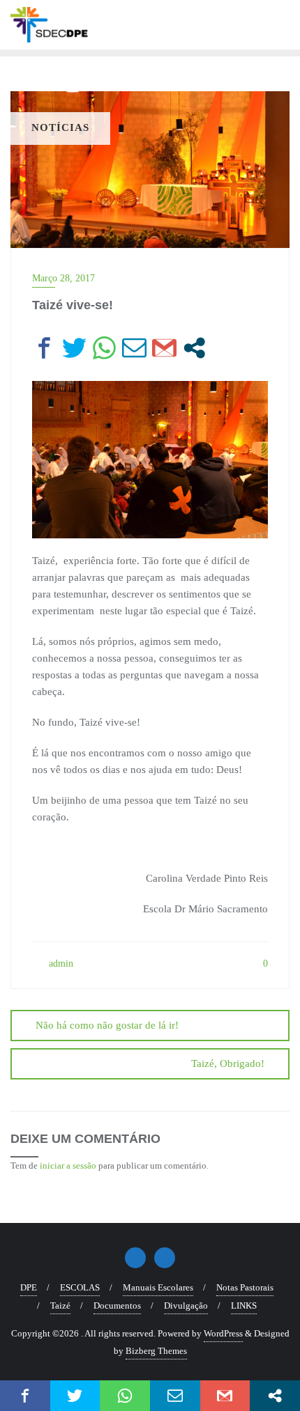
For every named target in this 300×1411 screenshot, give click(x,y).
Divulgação (186, 1305)
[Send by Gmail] (164, 348)
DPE (28, 1287)
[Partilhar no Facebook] (44, 348)
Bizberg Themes (156, 1351)
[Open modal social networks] (194, 348)
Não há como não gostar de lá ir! (107, 1025)
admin (59, 963)
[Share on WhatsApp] (104, 348)
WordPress (223, 1333)
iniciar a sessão (68, 1165)
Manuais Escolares (158, 1287)
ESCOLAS (80, 1287)
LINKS (244, 1305)
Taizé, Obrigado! (227, 1063)
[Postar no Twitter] (74, 348)
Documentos (117, 1305)
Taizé (60, 1305)
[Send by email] (134, 348)
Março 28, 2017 (63, 278)
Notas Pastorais (244, 1287)
